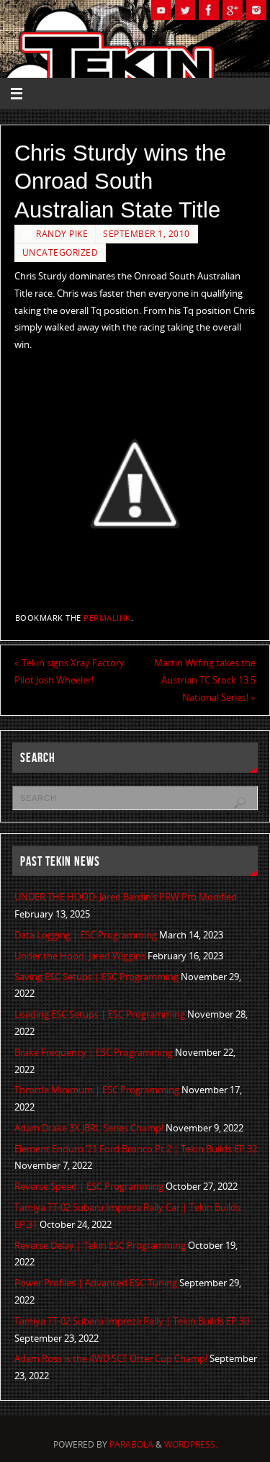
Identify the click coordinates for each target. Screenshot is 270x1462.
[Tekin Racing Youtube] (161, 10)
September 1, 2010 (146, 234)
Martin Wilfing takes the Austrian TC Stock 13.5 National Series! (205, 680)
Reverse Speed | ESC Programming (88, 1186)
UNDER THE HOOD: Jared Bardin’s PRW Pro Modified (125, 897)
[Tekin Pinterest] (256, 10)
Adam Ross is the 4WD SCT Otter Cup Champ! (110, 1359)
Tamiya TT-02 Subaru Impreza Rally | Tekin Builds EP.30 (131, 1321)
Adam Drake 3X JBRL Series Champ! (88, 1128)
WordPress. (190, 1444)
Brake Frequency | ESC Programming (93, 1052)
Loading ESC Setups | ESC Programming (99, 1014)
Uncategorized (60, 252)
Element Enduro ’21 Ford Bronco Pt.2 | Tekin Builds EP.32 (135, 1149)
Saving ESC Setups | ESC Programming (96, 977)
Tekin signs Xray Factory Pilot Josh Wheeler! (69, 671)
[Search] (240, 803)
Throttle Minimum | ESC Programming (96, 1090)
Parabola (131, 1444)
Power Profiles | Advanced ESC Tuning (95, 1283)
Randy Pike (62, 234)
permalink (107, 618)
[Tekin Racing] (209, 10)
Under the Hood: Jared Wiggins (79, 956)
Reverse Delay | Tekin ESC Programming (100, 1245)
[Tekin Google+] (232, 10)
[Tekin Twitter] (185, 10)
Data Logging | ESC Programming (85, 935)
